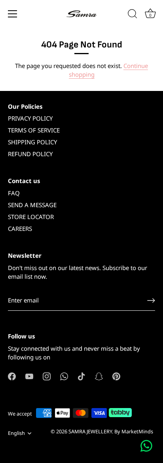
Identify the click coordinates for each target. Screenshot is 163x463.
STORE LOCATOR (31, 217)
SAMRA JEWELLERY (90, 431)
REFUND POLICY (30, 154)
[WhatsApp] (64, 376)
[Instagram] (47, 376)
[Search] (132, 15)
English (16, 433)
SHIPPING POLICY (32, 142)
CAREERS (20, 228)
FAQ (14, 193)
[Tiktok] (81, 376)
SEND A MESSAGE (32, 205)
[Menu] (12, 14)
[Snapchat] (99, 376)
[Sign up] (151, 300)
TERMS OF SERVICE (34, 130)
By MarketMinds (133, 431)
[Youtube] (29, 376)
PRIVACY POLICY (30, 118)
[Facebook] (12, 376)
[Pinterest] (116, 376)
